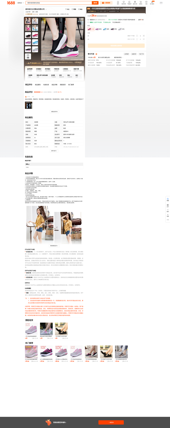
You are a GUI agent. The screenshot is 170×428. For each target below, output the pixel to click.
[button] (54, 76)
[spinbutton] (140, 36)
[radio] (34, 92)
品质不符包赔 (98, 22)
